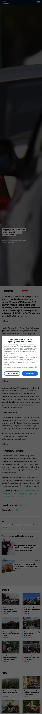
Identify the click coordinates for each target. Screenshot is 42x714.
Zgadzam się (29, 373)
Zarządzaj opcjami (12, 373)
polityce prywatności (31, 367)
